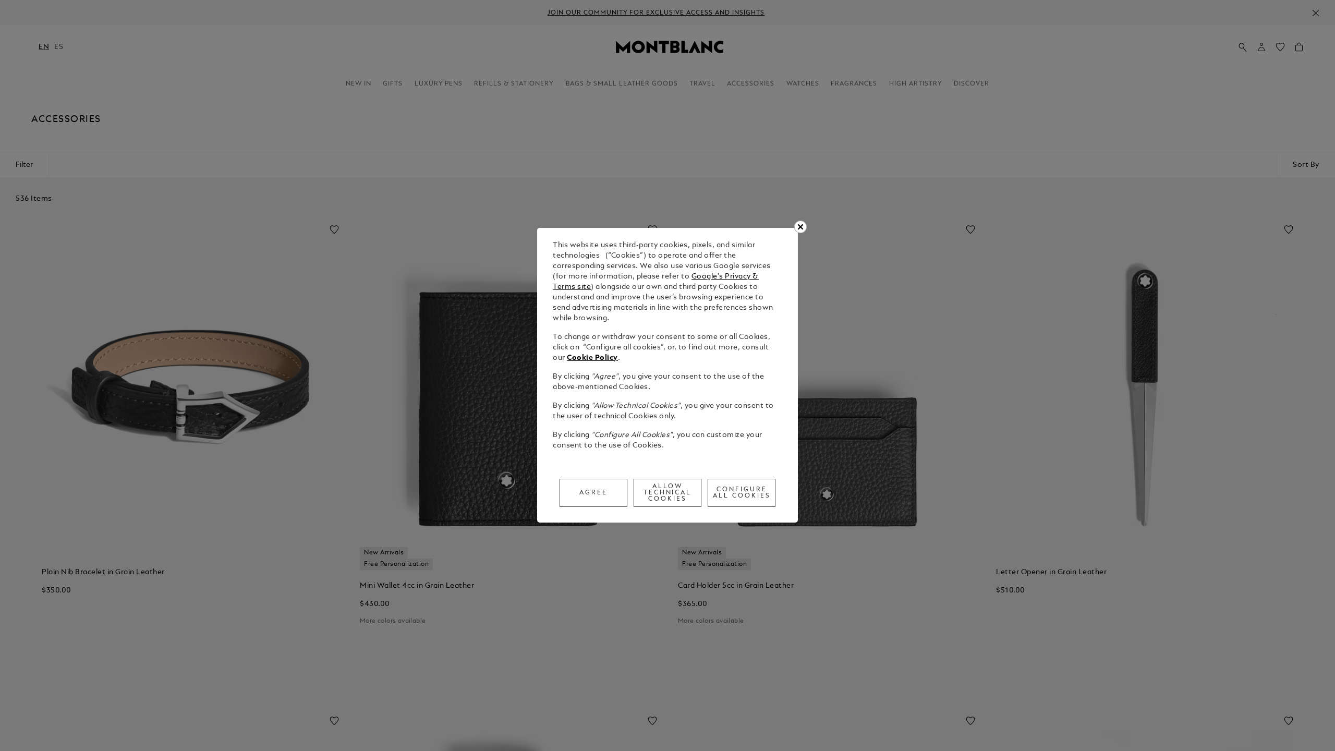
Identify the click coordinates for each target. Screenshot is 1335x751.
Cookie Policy (592, 358)
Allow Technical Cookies (668, 492)
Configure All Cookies (742, 493)
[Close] (800, 227)
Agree (593, 493)
